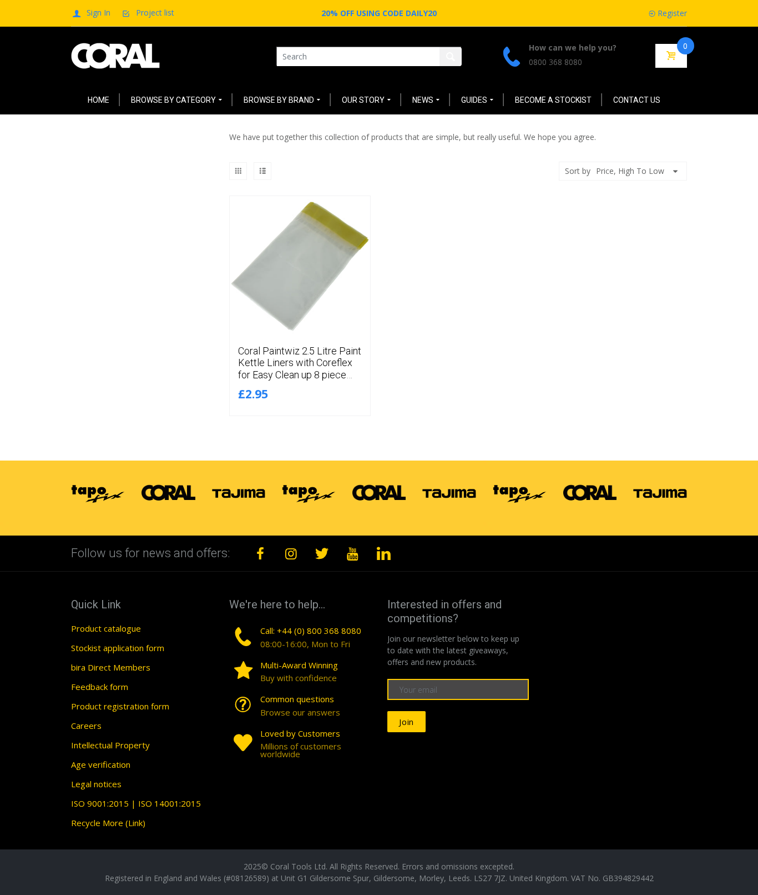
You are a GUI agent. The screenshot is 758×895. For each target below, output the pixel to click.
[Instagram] (291, 553)
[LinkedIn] (383, 553)
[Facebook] (260, 553)
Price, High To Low (630, 171)
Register (672, 13)
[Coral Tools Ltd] (115, 55)
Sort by (577, 171)
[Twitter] (322, 553)
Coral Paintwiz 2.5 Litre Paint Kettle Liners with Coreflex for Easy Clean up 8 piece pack (299, 369)
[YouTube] (353, 553)
